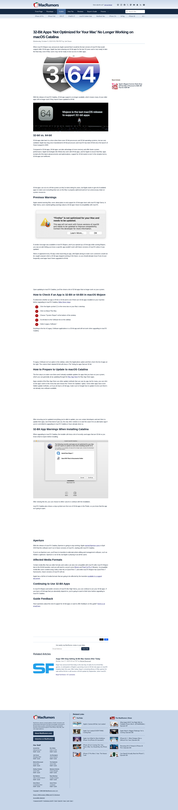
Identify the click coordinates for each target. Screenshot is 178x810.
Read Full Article (61, 674)
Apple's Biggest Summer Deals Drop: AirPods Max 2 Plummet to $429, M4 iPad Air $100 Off (130, 85)
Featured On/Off (38, 801)
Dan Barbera (36, 776)
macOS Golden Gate (85, 16)
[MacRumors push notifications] (137, 5)
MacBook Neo (100, 16)
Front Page (39, 11)
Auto (65, 801)
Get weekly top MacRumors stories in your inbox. (70, 645)
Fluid (55, 801)
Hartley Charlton (37, 769)
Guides (61, 11)
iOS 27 (62, 16)
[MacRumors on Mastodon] (131, 5)
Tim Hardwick (53, 762)
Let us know (108, 5)
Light (68, 801)
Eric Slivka (52, 748)
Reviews (80, 11)
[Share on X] (101, 639)
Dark (71, 801)
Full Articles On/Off (48, 801)
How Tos (71, 11)
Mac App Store (73, 377)
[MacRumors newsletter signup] (144, 5)
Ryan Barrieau (53, 776)
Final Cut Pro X (87, 567)
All (143, 16)
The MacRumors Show (123, 718)
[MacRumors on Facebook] (125, 5)
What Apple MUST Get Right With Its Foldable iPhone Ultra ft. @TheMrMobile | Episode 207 (132, 724)
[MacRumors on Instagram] (121, 5)
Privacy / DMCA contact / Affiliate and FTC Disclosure (46, 794)
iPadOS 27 (71, 16)
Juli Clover (68, 41)
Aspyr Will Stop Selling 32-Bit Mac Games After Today (78, 659)
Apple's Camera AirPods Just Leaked (94, 724)
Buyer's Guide (92, 11)
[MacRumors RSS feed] (141, 5)
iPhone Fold (51, 16)
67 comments (71, 674)
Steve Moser (36, 783)
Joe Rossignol (54, 755)
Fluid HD (60, 801)
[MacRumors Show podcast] (118, 5)
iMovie (76, 567)
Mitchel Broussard (85, 661)
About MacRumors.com (43, 733)
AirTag (122, 16)
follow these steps (64, 302)
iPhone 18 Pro (39, 16)
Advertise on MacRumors (44, 739)
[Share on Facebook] (106, 639)
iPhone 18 (132, 16)
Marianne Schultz (54, 769)
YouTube (79, 718)
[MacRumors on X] (127, 5)
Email (34, 751)
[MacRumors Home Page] (46, 5)
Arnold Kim (36, 748)
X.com (38, 751)
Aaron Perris (53, 783)
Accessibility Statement (39, 798)
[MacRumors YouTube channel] (134, 5)
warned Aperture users (92, 545)
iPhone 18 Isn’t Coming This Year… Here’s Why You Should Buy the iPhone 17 (95, 746)
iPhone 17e (112, 16)
